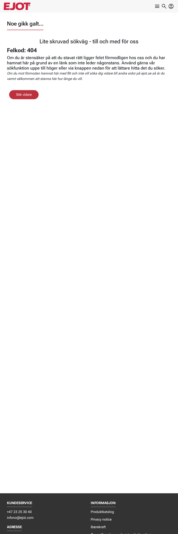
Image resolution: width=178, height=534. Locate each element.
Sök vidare (24, 95)
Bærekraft (98, 527)
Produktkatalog (102, 512)
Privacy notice (101, 519)
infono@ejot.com (20, 518)
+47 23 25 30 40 (19, 512)
